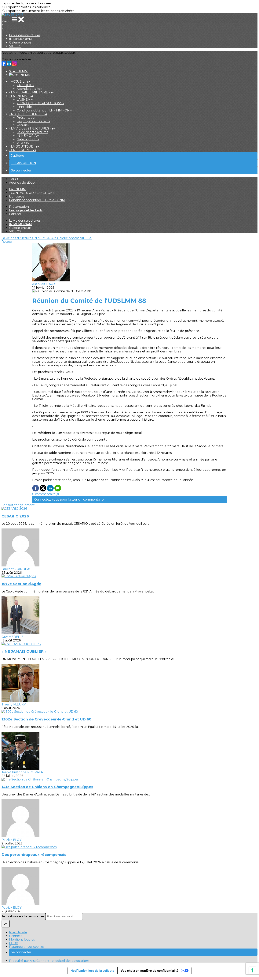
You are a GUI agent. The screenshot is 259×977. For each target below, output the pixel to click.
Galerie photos (20, 42)
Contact (23, 125)
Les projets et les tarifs (33, 121)
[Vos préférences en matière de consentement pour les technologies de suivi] (252, 970)
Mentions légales (22, 939)
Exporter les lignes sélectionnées (26, 3)
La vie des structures (24, 35)
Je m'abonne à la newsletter (23, 916)
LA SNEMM (25, 99)
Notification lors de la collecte (92, 970)
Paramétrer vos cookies (26, 947)
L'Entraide (24, 107)
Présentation (26, 117)
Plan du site (18, 932)
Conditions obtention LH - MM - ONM (44, 110)
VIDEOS (15, 46)
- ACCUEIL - (25, 85)
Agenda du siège (29, 89)
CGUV (13, 943)
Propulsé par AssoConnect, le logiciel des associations (49, 961)
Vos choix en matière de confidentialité (149, 970)
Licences (15, 936)
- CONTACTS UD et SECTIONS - (40, 103)
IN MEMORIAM (20, 39)
